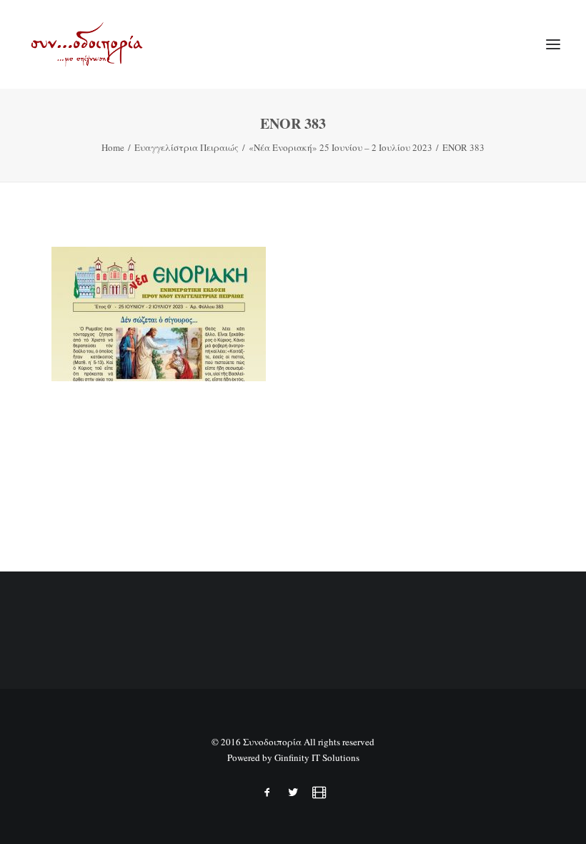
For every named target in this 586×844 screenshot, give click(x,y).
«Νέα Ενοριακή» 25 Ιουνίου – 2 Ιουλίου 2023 (340, 147)
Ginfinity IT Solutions (316, 757)
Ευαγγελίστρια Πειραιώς (186, 147)
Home (112, 147)
